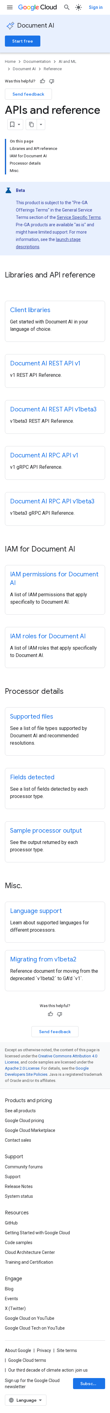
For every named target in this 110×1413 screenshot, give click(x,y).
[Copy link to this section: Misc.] (28, 886)
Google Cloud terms (27, 1360)
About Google (18, 1350)
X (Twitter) (15, 1308)
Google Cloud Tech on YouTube (35, 1328)
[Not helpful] (51, 81)
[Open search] (67, 7)
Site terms (67, 1350)
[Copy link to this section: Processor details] (70, 692)
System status (19, 1196)
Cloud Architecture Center (30, 1252)
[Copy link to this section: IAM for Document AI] (81, 549)
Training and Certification (29, 1262)
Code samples (18, 1242)
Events (11, 1298)
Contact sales (18, 1140)
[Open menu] (10, 7)
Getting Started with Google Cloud (37, 1232)
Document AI (35, 25)
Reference (53, 69)
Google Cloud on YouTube (29, 1318)
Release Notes (19, 1186)
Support (12, 1176)
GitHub (11, 1222)
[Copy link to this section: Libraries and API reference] (11, 285)
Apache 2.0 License (22, 1068)
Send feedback (28, 94)
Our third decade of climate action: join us (48, 1370)
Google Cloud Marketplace (30, 1130)
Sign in (96, 7)
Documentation (37, 61)
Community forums (24, 1166)
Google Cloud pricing (24, 1120)
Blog (9, 1288)
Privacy (44, 1350)
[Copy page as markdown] (31, 124)
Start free (22, 41)
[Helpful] (42, 81)
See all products (20, 1110)
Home (10, 61)
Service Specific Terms (79, 217)
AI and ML (67, 61)
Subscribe (90, 1383)
